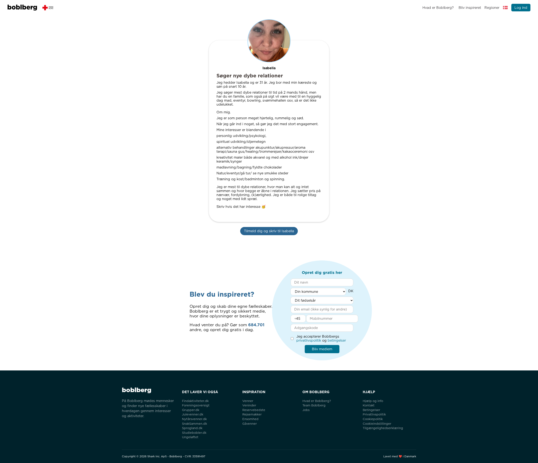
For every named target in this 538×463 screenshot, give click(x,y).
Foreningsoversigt (196, 405)
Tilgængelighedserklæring (383, 428)
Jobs (306, 410)
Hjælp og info (373, 401)
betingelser (337, 340)
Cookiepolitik (373, 419)
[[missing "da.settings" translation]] (505, 7)
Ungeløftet (190, 437)
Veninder (249, 405)
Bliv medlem (322, 349)
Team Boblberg (314, 405)
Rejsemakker (252, 414)
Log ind (520, 8)
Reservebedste (253, 410)
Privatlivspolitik (374, 414)
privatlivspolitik (308, 340)
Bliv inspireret (470, 8)
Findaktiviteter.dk (195, 401)
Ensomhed (250, 419)
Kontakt (368, 405)
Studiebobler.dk (194, 432)
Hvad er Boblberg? (438, 8)
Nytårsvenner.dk (194, 419)
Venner (247, 401)
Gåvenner (249, 423)
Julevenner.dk (192, 414)
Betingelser (371, 410)
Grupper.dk (190, 410)
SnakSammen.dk (194, 423)
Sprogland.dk (192, 428)
